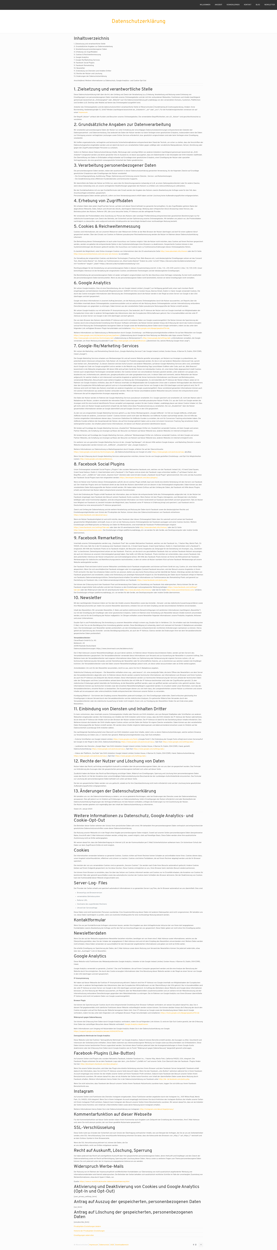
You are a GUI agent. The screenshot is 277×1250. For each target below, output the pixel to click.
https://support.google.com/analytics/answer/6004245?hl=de (98, 1031)
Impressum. (83, 112)
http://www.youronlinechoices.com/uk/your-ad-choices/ (96, 254)
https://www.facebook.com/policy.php (152, 580)
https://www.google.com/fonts (125, 739)
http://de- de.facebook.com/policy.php (174, 1079)
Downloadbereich (122, 1245)
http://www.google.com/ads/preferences (130, 341)
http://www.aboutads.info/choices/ (153, 527)
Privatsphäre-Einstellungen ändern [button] (87, 1226)
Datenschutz (104, 1245)
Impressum (93, 1245)
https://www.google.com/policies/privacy (168, 452)
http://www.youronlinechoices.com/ (88, 530)
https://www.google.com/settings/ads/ (178, 742)
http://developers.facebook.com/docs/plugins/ (99, 1064)
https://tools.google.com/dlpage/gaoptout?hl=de (180, 1013)
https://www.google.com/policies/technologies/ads (94, 452)
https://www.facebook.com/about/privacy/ (90, 515)
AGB (112, 1245)
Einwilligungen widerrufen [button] (84, 1235)
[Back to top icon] (201, 1245)
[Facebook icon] (193, 1245)
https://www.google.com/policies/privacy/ (137, 742)
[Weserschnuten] (12, 5)
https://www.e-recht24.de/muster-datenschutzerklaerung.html (104, 1181)
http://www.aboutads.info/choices (174, 251)
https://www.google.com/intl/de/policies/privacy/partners (96, 335)
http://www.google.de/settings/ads (156, 338)
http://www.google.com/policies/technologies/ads (93, 338)
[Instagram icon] (195, 1245)
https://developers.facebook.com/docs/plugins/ (139, 478)
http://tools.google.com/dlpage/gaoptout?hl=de (150, 328)
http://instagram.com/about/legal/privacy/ (157, 1109)
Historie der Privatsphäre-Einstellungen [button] (89, 1231)
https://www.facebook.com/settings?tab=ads (91, 527)
